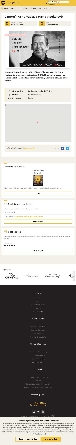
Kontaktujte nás (28, 148)
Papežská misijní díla (38, 337)
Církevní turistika (38, 344)
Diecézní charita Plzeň (38, 327)
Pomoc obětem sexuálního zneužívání (38, 387)
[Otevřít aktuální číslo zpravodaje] (38, 179)
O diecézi (38, 293)
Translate (63, 4)
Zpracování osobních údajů (38, 377)
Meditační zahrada (38, 355)
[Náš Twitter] (38, 412)
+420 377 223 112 (39, 405)
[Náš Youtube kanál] (43, 412)
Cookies (38, 381)
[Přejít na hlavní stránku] (10, 3)
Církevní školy (38, 333)
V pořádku (52, 439)
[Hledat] (46, 3)
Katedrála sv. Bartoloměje (38, 352)
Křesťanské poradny (38, 330)
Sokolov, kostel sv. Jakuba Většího (40, 91)
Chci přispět (38, 251)
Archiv (38, 194)
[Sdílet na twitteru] (67, 148)
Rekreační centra (38, 359)
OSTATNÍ (38, 369)
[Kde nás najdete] (53, 416)
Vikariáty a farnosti (38, 305)
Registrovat (38, 221)
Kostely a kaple (38, 362)
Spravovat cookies (28, 439)
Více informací (40, 434)
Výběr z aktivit (38, 319)
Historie (38, 301)
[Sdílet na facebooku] (62, 148)
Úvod (13, 8)
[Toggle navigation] (72, 3)
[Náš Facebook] (34, 412)
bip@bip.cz (41, 403)
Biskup (38, 308)
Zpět (6, 8)
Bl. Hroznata (38, 312)
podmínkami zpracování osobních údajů (29, 216)
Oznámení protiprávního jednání (38, 384)
